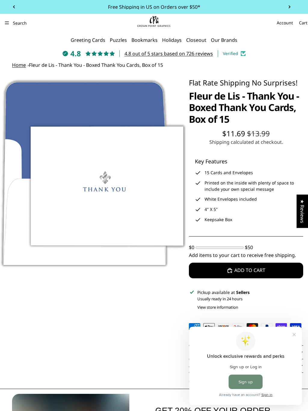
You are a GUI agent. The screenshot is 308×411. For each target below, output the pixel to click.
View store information (217, 307)
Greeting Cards (88, 40)
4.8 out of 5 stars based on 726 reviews (169, 53)
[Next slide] (289, 7)
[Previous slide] (14, 7)
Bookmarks (144, 40)
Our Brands (224, 40)
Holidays (172, 40)
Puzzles (118, 40)
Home (19, 65)
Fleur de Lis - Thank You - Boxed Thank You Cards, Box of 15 (96, 65)
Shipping (235, 83)
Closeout (196, 40)
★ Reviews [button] (302, 211)
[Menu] (7, 23)
